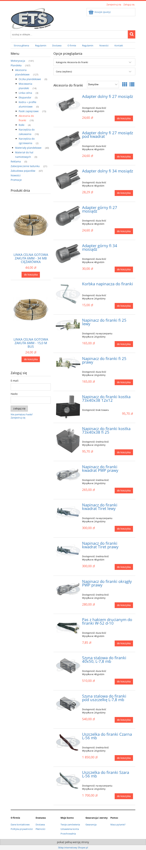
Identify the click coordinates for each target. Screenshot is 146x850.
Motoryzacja (18, 60)
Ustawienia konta (70, 829)
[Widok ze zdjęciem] (124, 84)
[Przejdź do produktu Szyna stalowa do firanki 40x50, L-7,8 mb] (68, 665)
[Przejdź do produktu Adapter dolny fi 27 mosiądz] (68, 104)
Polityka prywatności (22, 829)
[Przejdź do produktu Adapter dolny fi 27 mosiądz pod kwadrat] (68, 141)
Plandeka (16, 65)
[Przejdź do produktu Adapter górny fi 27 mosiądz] (68, 216)
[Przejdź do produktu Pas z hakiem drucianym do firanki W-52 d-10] (68, 626)
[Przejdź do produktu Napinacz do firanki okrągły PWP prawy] (68, 589)
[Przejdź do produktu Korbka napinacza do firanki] (68, 293)
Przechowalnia (68, 833)
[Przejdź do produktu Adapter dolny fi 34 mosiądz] (68, 179)
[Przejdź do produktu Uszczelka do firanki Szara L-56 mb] (68, 780)
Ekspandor (25, 97)
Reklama (16, 161)
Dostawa (40, 824)
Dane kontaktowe (20, 824)
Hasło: (14, 393)
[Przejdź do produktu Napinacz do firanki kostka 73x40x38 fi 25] (68, 440)
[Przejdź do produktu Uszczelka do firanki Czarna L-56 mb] (68, 742)
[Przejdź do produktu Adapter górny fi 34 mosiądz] (68, 253)
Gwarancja (91, 824)
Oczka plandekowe (30, 79)
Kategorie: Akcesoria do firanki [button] (72, 62)
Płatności (40, 829)
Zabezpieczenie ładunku (25, 166)
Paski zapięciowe (29, 111)
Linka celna (25, 93)
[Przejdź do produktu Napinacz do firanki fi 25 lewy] (68, 324)
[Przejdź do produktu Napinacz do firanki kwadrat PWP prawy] (68, 474)
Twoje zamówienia (70, 824)
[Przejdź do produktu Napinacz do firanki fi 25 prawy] (68, 362)
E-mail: (15, 380)
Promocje (16, 180)
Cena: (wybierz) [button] (64, 71)
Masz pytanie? (118, 824)
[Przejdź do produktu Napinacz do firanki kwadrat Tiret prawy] (68, 550)
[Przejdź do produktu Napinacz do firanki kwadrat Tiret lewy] (68, 512)
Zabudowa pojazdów (23, 170)
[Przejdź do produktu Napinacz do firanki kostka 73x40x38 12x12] (68, 407)
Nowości (16, 175)
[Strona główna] (32, 18)
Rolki (21, 125)
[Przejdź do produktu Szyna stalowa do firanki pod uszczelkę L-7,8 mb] (68, 704)
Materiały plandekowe (28, 147)
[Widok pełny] (131, 84)
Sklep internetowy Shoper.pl (73, 847)
